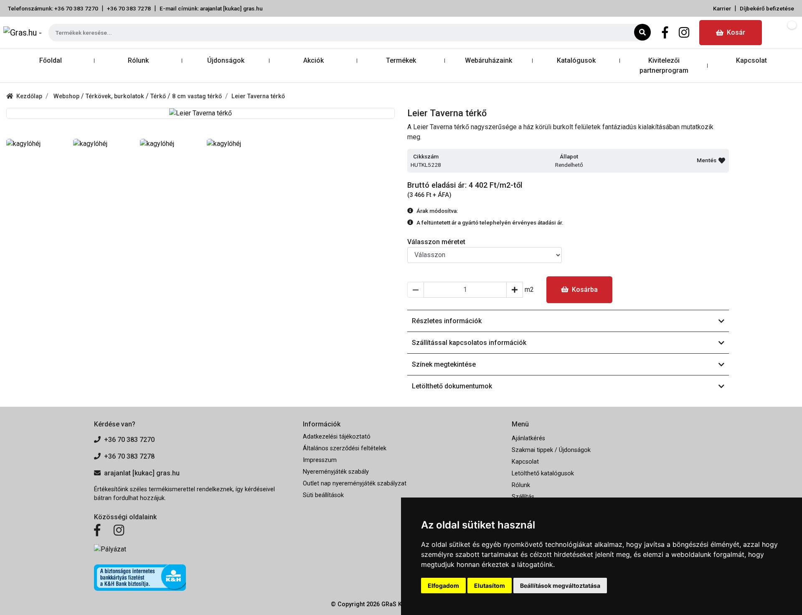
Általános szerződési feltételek (344, 448)
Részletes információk (447, 321)
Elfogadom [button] (443, 585)
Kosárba (585, 289)
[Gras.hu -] (22, 32)
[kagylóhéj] (33, 144)
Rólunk (138, 60)
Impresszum (320, 460)
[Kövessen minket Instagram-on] (119, 530)
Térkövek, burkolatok (116, 96)
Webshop (67, 96)
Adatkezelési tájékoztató (337, 436)
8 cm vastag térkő (197, 96)
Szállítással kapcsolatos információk (469, 343)
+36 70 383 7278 (129, 8)
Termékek (401, 60)
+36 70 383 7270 (129, 440)
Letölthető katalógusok (543, 473)
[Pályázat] (192, 549)
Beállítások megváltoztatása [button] (560, 585)
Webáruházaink (488, 60)
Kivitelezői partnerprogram (664, 65)
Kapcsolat (751, 60)
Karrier (722, 8)
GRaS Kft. (394, 604)
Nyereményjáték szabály (336, 471)
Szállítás (523, 496)
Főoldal (50, 60)
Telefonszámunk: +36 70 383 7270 (53, 8)
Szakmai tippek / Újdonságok (551, 450)
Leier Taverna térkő (258, 96)
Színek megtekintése (444, 364)
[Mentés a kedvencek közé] (722, 160)
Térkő (159, 96)
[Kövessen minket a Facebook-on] (97, 530)
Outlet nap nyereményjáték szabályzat (354, 483)
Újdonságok (225, 60)
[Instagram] (684, 32)
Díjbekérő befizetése (767, 8)
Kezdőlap (29, 96)
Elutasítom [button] (489, 585)
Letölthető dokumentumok (452, 386)
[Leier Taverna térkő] (200, 113)
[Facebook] (665, 32)
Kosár (736, 32)
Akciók (313, 60)
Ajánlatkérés (528, 438)
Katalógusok (576, 60)
